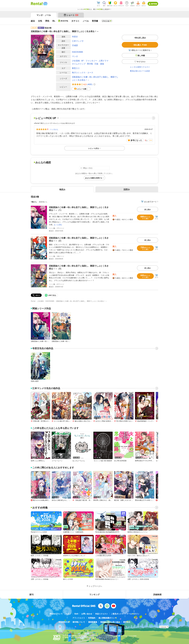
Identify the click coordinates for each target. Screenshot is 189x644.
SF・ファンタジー (89, 60)
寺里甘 (75, 36)
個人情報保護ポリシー (107, 617)
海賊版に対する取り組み (110, 622)
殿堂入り (76, 68)
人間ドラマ (103, 60)
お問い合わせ (86, 613)
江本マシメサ (78, 41)
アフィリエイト (79, 617)
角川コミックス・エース (82, 72)
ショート (72, 15)
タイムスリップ (78, 63)
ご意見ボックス (117, 613)
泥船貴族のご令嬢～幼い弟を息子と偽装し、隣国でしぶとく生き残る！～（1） (79, 208)
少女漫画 (76, 60)
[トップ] (37, 3)
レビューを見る (93, 148)
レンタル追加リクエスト (140, 67)
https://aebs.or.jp (67, 639)
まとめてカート (150, 201)
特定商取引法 (64, 622)
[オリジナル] (63, 21)
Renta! (33, 301)
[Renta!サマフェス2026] (45, 3)
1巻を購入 (140, 44)
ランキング (94, 594)
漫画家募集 (92, 622)
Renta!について (56, 613)
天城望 (75, 45)
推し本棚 (141, 55)
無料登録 (154, 4)
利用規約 (91, 617)
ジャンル (105, 21)
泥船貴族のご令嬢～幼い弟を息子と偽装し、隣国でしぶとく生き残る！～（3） (79, 267)
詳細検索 (157, 594)
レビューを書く (82, 89)
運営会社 (126, 622)
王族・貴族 (99, 63)
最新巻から (43, 202)
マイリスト (141, 61)
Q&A (76, 613)
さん (54, 129)
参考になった (136, 140)
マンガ (75, 56)
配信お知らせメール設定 (140, 70)
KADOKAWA (77, 51)
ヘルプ (68, 613)
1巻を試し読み (140, 37)
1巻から (34, 202)
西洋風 (90, 63)
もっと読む (58, 224)
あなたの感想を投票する (93, 178)
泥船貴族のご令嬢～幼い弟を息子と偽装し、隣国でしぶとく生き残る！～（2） (79, 239)
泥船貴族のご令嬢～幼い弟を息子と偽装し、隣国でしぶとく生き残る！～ (95, 78)
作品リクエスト (101, 613)
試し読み (148, 209)
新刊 (31, 594)
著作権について (79, 622)
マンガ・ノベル (44, 15)
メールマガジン (133, 613)
